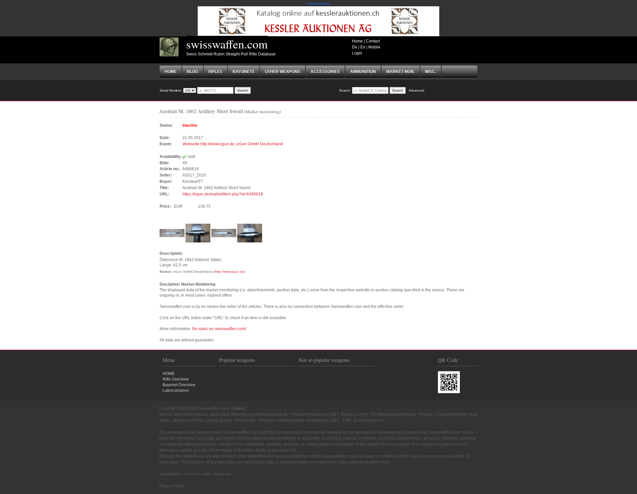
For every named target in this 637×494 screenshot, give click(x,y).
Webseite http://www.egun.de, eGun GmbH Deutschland (232, 144)
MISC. (430, 71)
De (354, 47)
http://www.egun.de (229, 271)
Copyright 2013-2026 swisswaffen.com (194, 408)
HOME (169, 373)
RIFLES (215, 71)
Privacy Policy (171, 486)
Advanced (416, 90)
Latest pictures (176, 390)
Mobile (374, 47)
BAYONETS (243, 71)
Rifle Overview (176, 379)
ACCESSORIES (325, 71)
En (362, 47)
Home (357, 41)
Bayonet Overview (179, 385)
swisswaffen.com (227, 44)
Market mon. (400, 71)
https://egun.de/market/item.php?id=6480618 (222, 194)
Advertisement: (318, 3)
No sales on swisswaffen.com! (219, 328)
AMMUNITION (363, 71)
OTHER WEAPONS (282, 71)
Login (357, 53)
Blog (192, 71)
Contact (373, 41)
